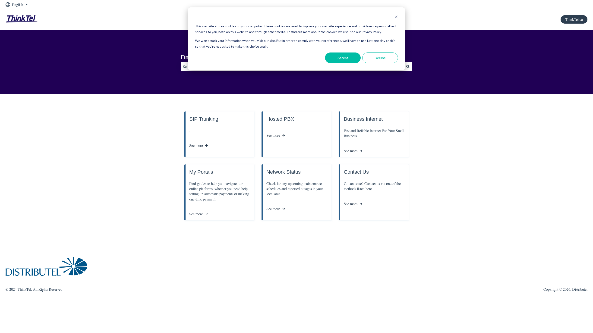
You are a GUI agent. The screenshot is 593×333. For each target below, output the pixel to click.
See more (196, 145)
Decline (380, 58)
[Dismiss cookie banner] (396, 17)
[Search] (408, 66)
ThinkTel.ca (574, 19)
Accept (343, 58)
